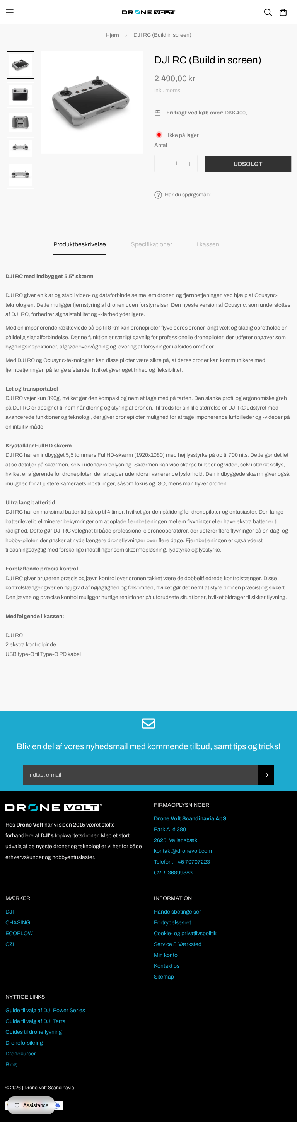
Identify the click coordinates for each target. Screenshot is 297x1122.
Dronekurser (20, 1054)
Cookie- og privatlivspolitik (185, 933)
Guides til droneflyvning (33, 1032)
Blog (11, 1064)
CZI (9, 944)
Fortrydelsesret (172, 923)
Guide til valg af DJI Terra (35, 1021)
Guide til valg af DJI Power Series (45, 1010)
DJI (9, 912)
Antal (160, 145)
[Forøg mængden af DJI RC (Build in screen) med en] (190, 164)
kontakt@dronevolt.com (183, 851)
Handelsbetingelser (177, 912)
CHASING (17, 923)
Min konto (166, 955)
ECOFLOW (19, 933)
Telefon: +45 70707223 (182, 862)
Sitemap (164, 977)
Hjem (112, 35)
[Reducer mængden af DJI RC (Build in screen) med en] (162, 164)
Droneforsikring (24, 1043)
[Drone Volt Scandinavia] (148, 12)
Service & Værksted (177, 944)
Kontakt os (166, 966)
